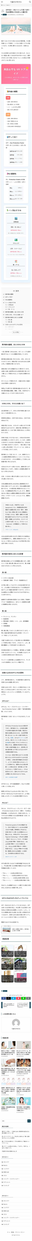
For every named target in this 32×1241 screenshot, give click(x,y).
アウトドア (11, 307)
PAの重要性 (8, 300)
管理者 (12, 1232)
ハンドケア (6, 1169)
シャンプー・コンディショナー (11, 1179)
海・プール (11, 309)
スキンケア (6, 1162)
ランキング (6, 1185)
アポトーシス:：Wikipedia (11, 529)
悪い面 (10, 322)
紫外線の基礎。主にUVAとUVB (14, 312)
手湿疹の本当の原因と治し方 (9, 1151)
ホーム (8, 1232)
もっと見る (16, 332)
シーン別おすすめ (10, 303)
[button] (3, 998)
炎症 (8, 742)
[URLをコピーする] (28, 998)
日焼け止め (6, 1172)
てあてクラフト (16, 2)
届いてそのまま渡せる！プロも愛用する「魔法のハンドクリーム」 (15, 1142)
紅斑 (12, 738)
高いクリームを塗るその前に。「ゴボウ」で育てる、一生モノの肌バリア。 (16, 1147)
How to (4, 14)
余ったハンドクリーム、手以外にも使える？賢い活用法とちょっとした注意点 (15, 1137)
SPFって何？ (9, 297)
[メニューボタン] (2, 2)
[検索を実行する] (29, 1120)
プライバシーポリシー (20, 1232)
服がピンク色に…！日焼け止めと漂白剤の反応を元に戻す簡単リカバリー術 (15, 1132)
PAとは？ (11, 329)
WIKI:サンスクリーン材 (10, 856)
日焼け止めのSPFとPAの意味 (13, 324)
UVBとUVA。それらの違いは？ (14, 315)
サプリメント (6, 1182)
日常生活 (10, 305)
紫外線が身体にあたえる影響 (13, 317)
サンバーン (21, 738)
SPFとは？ (11, 327)
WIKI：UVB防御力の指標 (11, 777)
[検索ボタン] (30, 2)
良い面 (10, 320)
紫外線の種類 (9, 294)
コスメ (5, 1175)
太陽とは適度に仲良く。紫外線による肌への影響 (20, 929)
